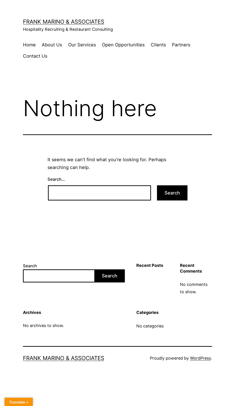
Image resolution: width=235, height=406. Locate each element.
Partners (181, 45)
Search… (56, 179)
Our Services (82, 45)
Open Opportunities (123, 45)
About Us (52, 45)
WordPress (200, 358)
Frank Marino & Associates (63, 21)
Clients (158, 45)
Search (30, 265)
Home (29, 45)
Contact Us (35, 56)
